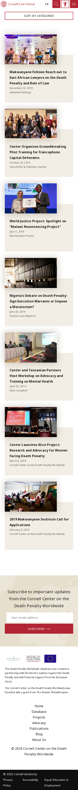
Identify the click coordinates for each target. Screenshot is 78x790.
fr (46, 4)
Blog (39, 734)
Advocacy (39, 723)
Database (39, 711)
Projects (39, 717)
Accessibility (30, 779)
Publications (39, 728)
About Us (39, 739)
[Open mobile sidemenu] (74, 4)
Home (39, 706)
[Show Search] (56, 4)
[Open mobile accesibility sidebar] (65, 4)
